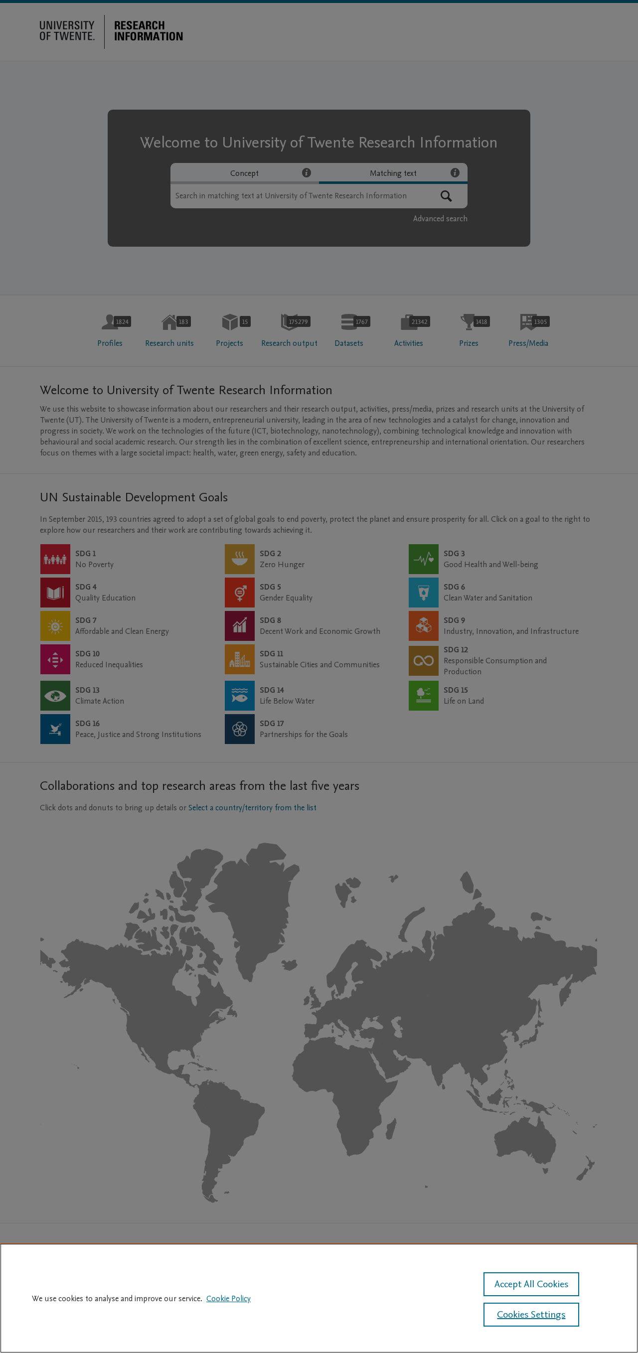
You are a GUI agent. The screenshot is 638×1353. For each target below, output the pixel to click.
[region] (319, 1298)
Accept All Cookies (531, 1284)
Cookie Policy (228, 1298)
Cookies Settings (531, 1314)
